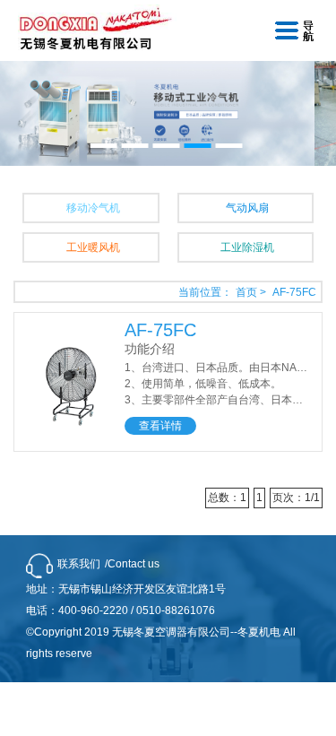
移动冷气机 (93, 208)
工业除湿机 (247, 247)
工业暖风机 (93, 247)
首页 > (252, 292)
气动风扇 (247, 208)
